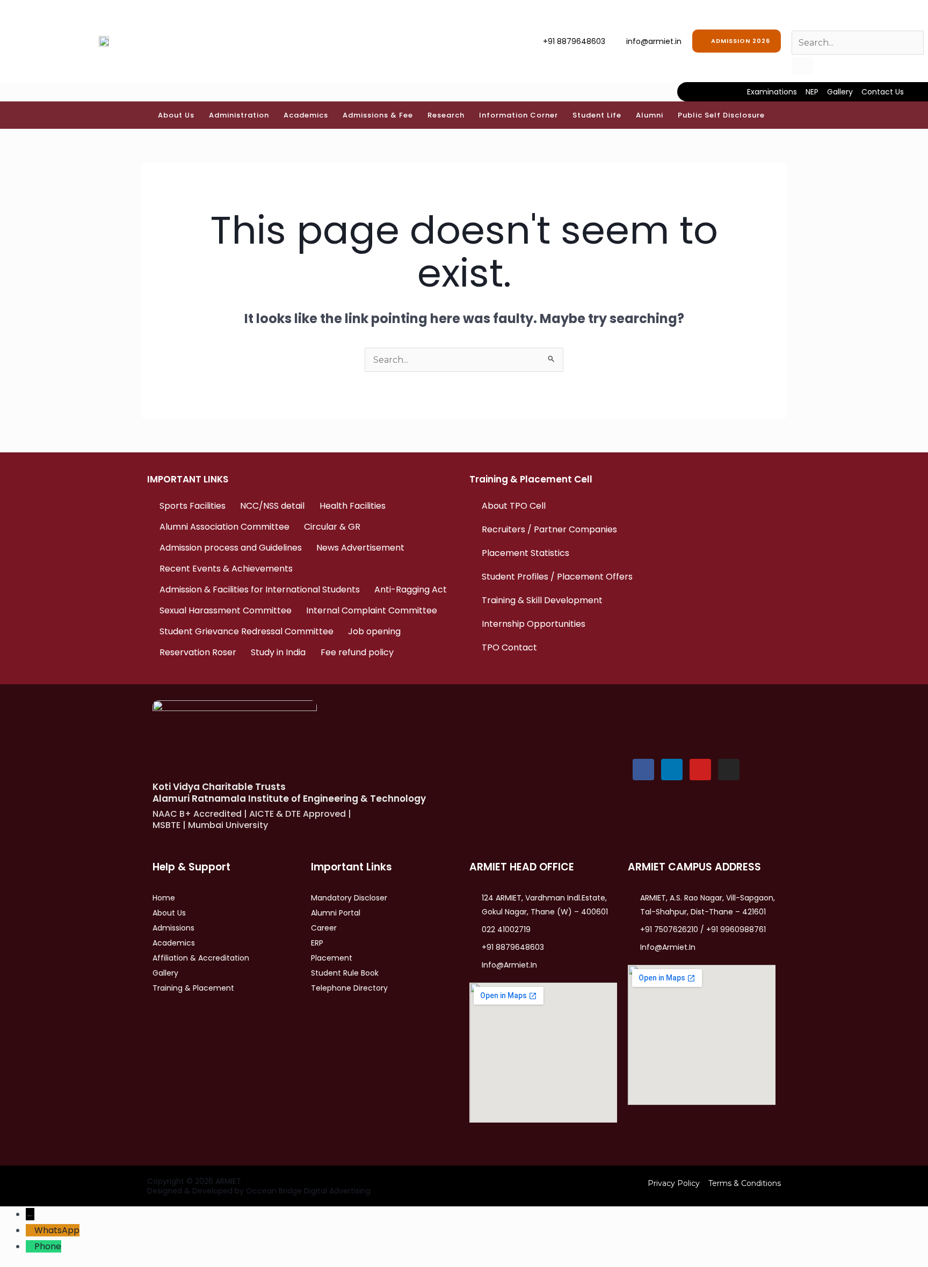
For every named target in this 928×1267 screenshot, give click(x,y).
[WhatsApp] (30, 1230)
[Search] (802, 65)
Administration (239, 115)
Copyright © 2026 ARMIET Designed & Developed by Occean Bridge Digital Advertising (259, 1186)
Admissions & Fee (378, 115)
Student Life (596, 115)
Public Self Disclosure (721, 115)
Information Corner (518, 115)
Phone (47, 1246)
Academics (306, 115)
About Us (176, 115)
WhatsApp (56, 1230)
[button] (179, 115)
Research (446, 115)
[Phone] (30, 1246)
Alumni (649, 115)
